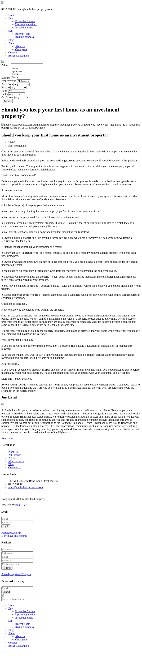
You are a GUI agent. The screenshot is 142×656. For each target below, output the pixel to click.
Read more (7, 438)
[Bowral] (18, 77)
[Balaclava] (18, 74)
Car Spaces (7, 97)
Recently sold (22, 33)
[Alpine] (18, 68)
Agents (12, 458)
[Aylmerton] (18, 71)
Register (7, 568)
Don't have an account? (14, 535)
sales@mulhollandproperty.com (25, 487)
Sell (10, 30)
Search (7, 101)
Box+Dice (21, 504)
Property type (8, 80)
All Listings (14, 454)
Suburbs (5, 77)
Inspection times (24, 27)
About (11, 43)
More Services (16, 461)
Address (5, 65)
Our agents (21, 49)
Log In (6, 526)
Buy (10, 18)
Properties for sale (25, 21)
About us (20, 46)
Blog (11, 39)
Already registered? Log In (16, 574)
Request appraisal (24, 36)
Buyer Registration (18, 55)
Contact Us (14, 467)
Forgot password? (11, 532)
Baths (4, 94)
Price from (7, 84)
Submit (6, 592)
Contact (12, 52)
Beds (4, 90)
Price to (5, 87)
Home (11, 15)
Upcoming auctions (26, 24)
